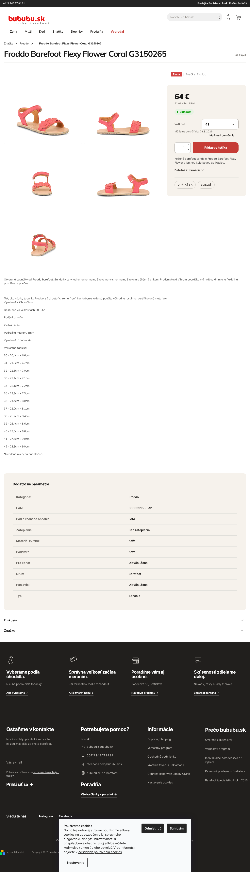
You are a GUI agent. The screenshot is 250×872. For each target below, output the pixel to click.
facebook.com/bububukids (104, 764)
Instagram (46, 816)
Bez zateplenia (139, 530)
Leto (132, 519)
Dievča (134, 563)
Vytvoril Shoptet (15, 852)
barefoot (190, 158)
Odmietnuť (152, 828)
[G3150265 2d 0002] (123, 175)
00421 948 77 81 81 (100, 755)
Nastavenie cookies (160, 782)
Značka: (196, 74)
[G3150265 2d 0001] (43, 175)
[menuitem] (13, 31)
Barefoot (135, 574)
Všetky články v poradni (97, 794)
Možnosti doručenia (222, 135)
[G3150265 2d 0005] (43, 114)
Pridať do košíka (215, 147)
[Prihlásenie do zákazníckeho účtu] (228, 17)
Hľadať (218, 17)
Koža (132, 541)
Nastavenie (75, 862)
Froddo (212, 158)
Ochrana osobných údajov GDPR (168, 773)
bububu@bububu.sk (100, 746)
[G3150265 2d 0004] (123, 114)
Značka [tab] (9, 630)
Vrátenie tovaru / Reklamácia (166, 765)
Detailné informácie (187, 170)
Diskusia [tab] (10, 620)
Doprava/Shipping (159, 739)
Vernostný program (159, 747)
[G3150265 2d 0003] (43, 236)
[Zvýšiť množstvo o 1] (189, 145)
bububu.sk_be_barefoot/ (102, 773)
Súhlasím (177, 828)
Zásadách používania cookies (100, 852)
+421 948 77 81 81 (14, 3)
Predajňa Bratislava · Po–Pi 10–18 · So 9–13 (222, 3)
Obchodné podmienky (161, 756)
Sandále (134, 596)
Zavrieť (201, 179)
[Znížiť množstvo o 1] (189, 149)
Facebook (65, 816)
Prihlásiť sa (17, 784)
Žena (144, 563)
